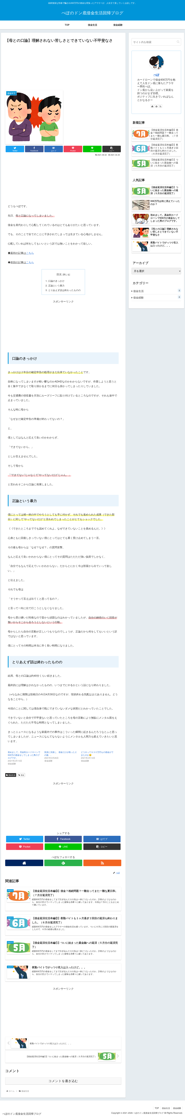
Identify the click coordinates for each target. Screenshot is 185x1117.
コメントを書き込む (63, 1081)
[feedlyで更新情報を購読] (63, 863)
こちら (30, 253)
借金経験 (156, 297)
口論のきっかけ (56, 280)
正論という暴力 (56, 285)
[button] (178, 41)
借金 (22, 775)
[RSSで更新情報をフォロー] (102, 863)
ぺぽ (156, 75)
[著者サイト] (24, 863)
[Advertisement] (63, 65)
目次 (59, 274)
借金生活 (11, 775)
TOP (157, 1108)
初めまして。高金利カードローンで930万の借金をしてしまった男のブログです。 (24, 755)
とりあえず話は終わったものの (64, 290)
